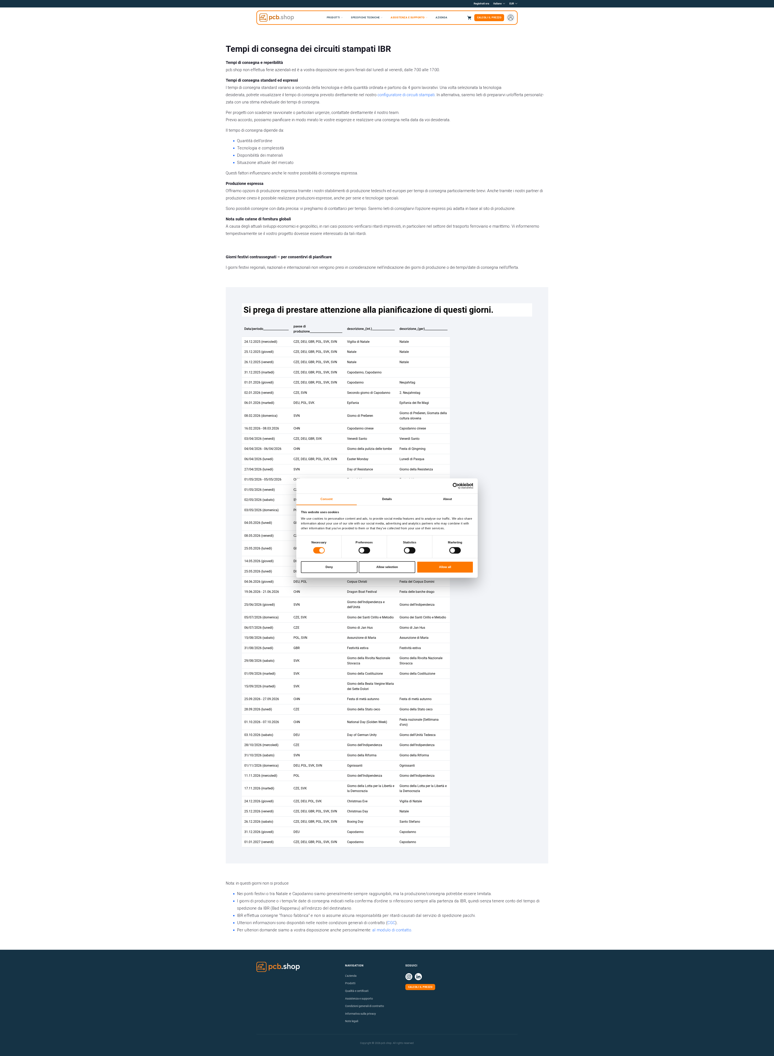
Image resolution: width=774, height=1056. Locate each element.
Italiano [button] (497, 3)
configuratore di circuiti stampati (406, 94)
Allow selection (387, 567)
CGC (391, 922)
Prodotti (350, 983)
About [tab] (447, 499)
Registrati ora (481, 3)
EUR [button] (511, 3)
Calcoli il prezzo (489, 17)
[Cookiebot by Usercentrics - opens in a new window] (455, 486)
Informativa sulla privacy (360, 1013)
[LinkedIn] (418, 976)
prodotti (333, 17)
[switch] (364, 550)
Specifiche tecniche (365, 17)
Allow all (445, 567)
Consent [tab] (326, 499)
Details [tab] (387, 499)
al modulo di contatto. (392, 930)
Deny (329, 567)
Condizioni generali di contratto (364, 1006)
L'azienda (351, 975)
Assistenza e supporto (408, 17)
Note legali (351, 1021)
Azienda (441, 17)
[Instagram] (408, 976)
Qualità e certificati (356, 990)
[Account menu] (511, 18)
